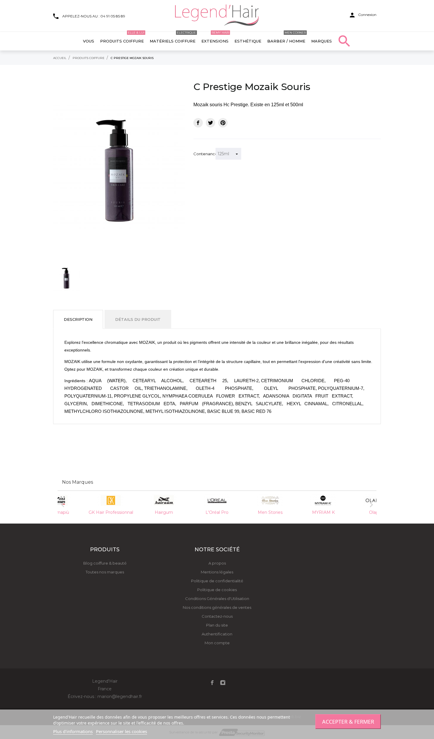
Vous (88, 41)
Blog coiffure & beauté (105, 563)
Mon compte (217, 642)
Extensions (215, 37)
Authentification (217, 634)
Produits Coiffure (122, 37)
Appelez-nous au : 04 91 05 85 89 (93, 16)
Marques (321, 41)
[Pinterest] (223, 122)
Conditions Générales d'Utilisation (217, 598)
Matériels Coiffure (173, 37)
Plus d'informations (73, 731)
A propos (217, 563)
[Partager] (198, 122)
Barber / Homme (286, 37)
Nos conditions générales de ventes (217, 607)
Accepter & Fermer (348, 721)
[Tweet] (210, 122)
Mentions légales (217, 572)
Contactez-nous (217, 616)
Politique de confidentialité (217, 580)
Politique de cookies (217, 589)
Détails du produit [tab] (138, 319)
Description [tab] (78, 319)
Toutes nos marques (105, 572)
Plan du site (217, 625)
